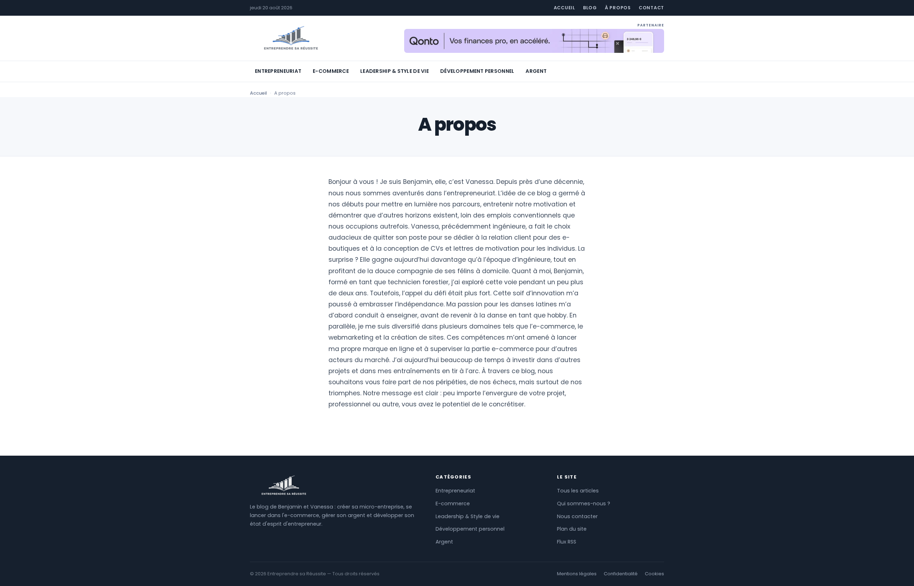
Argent (536, 71)
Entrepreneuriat (278, 71)
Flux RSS (566, 541)
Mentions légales (577, 573)
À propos (618, 8)
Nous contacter (577, 516)
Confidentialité (621, 573)
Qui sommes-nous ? (583, 503)
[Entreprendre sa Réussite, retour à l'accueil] (291, 38)
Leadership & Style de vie (394, 71)
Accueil (564, 8)
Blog (590, 8)
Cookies (654, 573)
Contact (651, 8)
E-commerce (331, 71)
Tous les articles (578, 490)
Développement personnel (477, 71)
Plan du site (572, 528)
